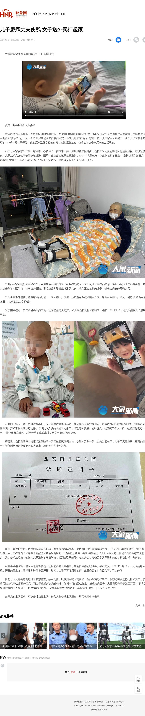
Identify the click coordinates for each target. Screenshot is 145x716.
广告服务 (99, 701)
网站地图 (120, 701)
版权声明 (89, 701)
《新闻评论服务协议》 (41, 658)
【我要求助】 (43, 596)
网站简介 (78, 701)
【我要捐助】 (17, 125)
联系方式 (110, 701)
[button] (3, 635)
